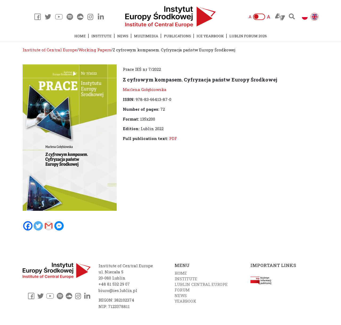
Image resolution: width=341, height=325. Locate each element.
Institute (101, 36)
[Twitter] (38, 226)
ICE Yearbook (210, 36)
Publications (177, 36)
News (122, 36)
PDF (173, 138)
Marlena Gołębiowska (145, 89)
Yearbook (185, 301)
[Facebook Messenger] (59, 226)
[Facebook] (28, 226)
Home (80, 36)
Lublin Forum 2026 (248, 36)
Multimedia (146, 36)
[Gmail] (48, 226)
